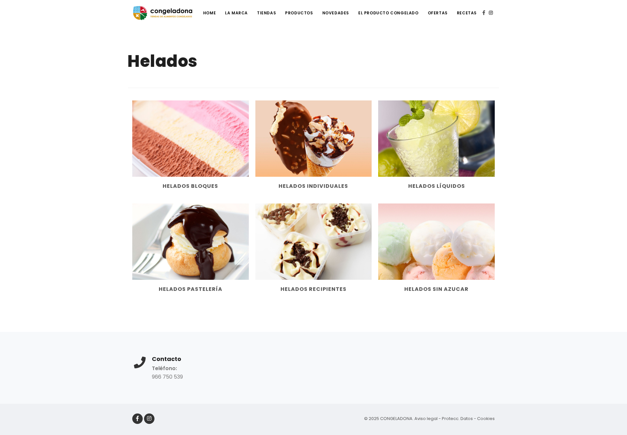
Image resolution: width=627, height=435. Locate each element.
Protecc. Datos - (459, 418)
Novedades (335, 13)
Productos (299, 13)
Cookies (486, 418)
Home (209, 13)
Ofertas (438, 13)
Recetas (467, 13)
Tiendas (266, 13)
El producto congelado (388, 13)
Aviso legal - (428, 418)
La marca (236, 13)
